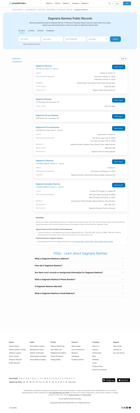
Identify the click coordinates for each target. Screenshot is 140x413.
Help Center (117, 346)
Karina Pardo (89, 241)
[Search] (109, 3)
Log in (117, 3)
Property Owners (78, 359)
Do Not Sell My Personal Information (70, 399)
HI (56, 382)
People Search (17, 10)
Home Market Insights (38, 359)
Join (127, 3)
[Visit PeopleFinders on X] (122, 408)
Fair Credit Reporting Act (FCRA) (59, 392)
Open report (118, 67)
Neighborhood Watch (58, 353)
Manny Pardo (98, 241)
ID (61, 382)
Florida (16, 59)
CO (40, 382)
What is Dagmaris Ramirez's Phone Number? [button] (55, 279)
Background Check (37, 350)
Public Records (14, 363)
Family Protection (57, 356)
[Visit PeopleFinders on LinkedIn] (125, 408)
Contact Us (117, 350)
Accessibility (13, 408)
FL (50, 382)
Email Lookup (14, 356)
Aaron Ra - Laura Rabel (46, 10)
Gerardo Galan (79, 241)
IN (66, 382)
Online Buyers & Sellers (38, 356)
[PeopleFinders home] (17, 3)
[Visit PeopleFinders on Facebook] (127, 408)
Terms (94, 363)
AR (30, 382)
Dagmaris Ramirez (44, 66)
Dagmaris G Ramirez (45, 160)
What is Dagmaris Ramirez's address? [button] (52, 258)
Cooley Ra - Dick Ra (64, 10)
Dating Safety (56, 359)
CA (37, 382)
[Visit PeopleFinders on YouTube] (130, 408)
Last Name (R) (30, 10)
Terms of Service (74, 395)
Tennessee (17, 62)
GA (53, 382)
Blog (94, 356)
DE (47, 382)
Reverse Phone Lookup (17, 350)
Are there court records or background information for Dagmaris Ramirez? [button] (69, 272)
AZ (34, 382)
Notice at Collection (99, 370)
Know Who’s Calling (37, 346)
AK (24, 382)
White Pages (76, 346)
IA (58, 382)
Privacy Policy (97, 366)
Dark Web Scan (56, 350)
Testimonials (96, 353)
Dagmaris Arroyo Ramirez (47, 115)
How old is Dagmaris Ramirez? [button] (48, 265)
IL (63, 382)
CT (43, 382)
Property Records (15, 359)
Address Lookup (15, 353)
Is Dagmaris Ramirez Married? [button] (48, 286)
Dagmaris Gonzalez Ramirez (48, 184)
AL (27, 382)
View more (72, 382)
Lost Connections (78, 350)
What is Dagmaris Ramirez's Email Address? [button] (55, 293)
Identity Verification (37, 353)
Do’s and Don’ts (118, 353)
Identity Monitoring (57, 346)
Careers (95, 350)
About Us (95, 346)
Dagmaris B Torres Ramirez (47, 127)
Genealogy (75, 356)
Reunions (75, 353)
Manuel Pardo (108, 241)
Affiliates (95, 359)
